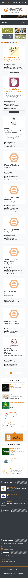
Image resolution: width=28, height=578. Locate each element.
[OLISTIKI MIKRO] (8, 30)
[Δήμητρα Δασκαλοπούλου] (6, 471)
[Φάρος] (6, 396)
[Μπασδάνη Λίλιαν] (14, 51)
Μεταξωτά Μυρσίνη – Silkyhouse (16, 449)
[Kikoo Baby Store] (3, 495)
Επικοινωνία (7, 557)
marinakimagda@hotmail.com (14, 241)
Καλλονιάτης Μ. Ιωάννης (17, 402)
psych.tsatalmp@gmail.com (14, 211)
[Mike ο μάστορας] (3, 488)
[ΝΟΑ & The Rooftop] (3, 503)
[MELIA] (8, 36)
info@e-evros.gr (8, 549)
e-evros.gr (20, 570)
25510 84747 (8, 546)
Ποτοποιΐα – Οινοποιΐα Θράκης (17, 385)
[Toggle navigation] (24, 22)
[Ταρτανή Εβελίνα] (14, 82)
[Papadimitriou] (20, 30)
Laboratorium (14, 458)
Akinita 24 (13, 412)
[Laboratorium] (6, 461)
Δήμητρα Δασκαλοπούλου (17, 469)
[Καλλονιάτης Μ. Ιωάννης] (6, 405)
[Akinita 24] (6, 415)
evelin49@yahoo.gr (12, 108)
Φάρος (12, 395)
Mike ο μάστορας (12, 487)
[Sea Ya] (6, 425)
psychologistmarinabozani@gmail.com (12, 179)
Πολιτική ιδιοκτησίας (9, 561)
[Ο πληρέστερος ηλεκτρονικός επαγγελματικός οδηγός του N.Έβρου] (14, 10)
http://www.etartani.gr (11, 106)
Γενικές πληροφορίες (9, 556)
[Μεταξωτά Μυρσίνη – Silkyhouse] (6, 451)
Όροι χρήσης (7, 559)
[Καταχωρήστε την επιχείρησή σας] (14, 436)
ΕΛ (5, 2)
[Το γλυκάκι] (20, 36)
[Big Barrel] (14, 16)
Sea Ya (12, 423)
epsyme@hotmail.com (13, 365)
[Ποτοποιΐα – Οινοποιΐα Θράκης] (6, 387)
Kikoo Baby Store (12, 494)
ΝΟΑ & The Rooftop (12, 502)
